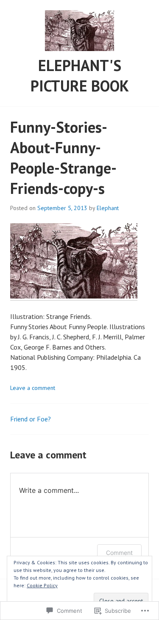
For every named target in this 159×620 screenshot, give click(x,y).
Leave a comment (32, 388)
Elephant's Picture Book (80, 75)
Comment (119, 552)
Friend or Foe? (30, 419)
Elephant (108, 208)
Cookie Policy (42, 585)
